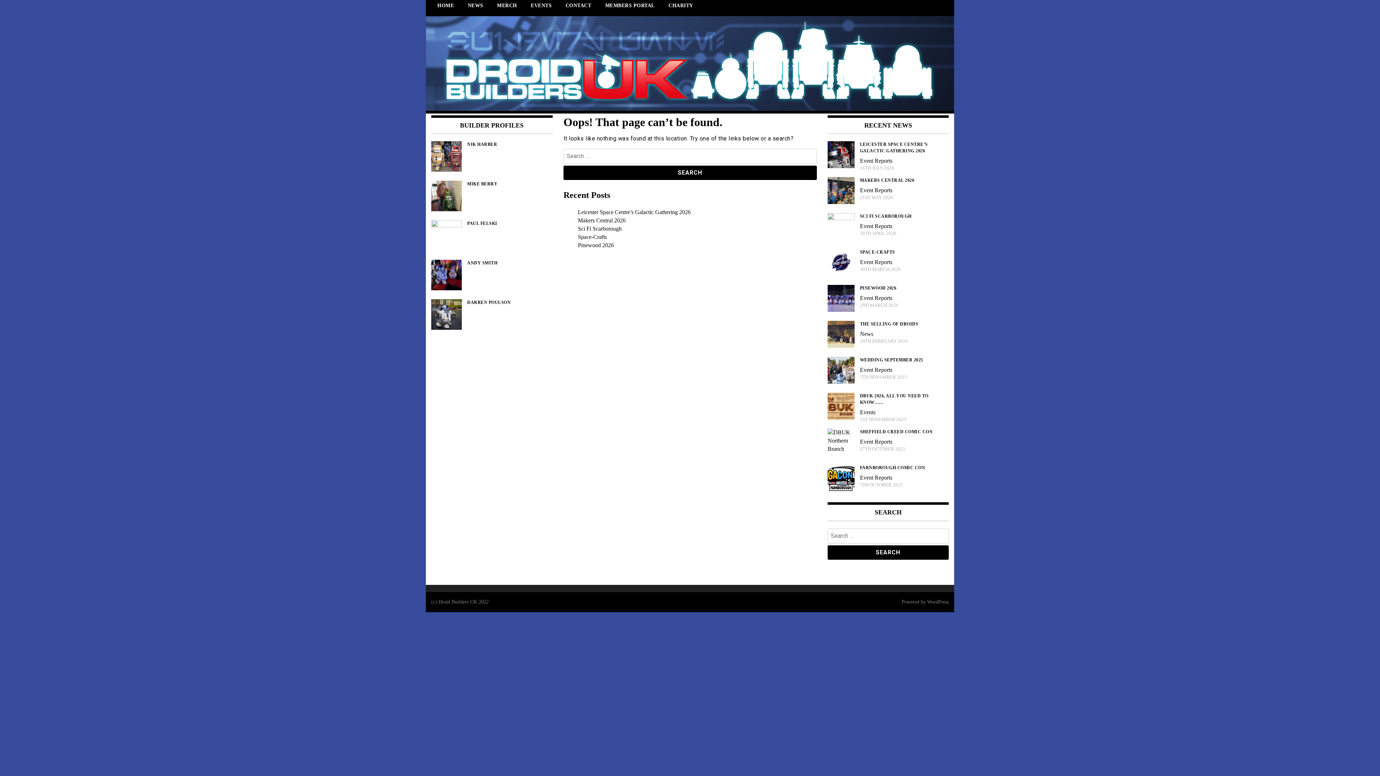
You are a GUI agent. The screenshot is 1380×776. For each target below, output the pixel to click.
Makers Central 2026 (602, 220)
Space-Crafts (592, 237)
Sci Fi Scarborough (600, 229)
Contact (579, 5)
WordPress (938, 602)
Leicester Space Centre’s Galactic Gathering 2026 (634, 212)
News (475, 5)
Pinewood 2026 (596, 245)
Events (541, 5)
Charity (680, 5)
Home (445, 5)
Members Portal (630, 5)
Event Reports (876, 161)
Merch (507, 5)
